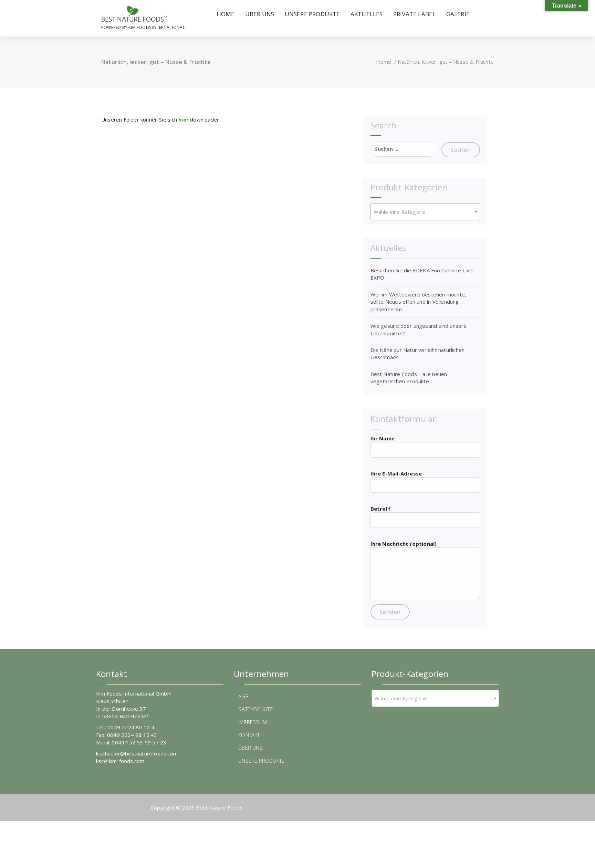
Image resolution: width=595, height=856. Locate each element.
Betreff (380, 508)
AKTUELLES (367, 14)
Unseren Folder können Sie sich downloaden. (161, 119)
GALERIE (458, 14)
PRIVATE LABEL (414, 14)
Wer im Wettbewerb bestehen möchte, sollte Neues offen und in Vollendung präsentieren (418, 302)
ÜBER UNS (259, 14)
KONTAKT (249, 734)
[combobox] (425, 211)
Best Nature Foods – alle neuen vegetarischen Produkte (408, 377)
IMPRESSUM (252, 722)
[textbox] (425, 211)
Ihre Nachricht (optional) (403, 543)
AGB (243, 696)
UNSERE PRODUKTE (312, 14)
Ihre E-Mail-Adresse (396, 473)
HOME (226, 14)
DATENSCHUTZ (255, 709)
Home (383, 61)
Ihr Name (382, 438)
